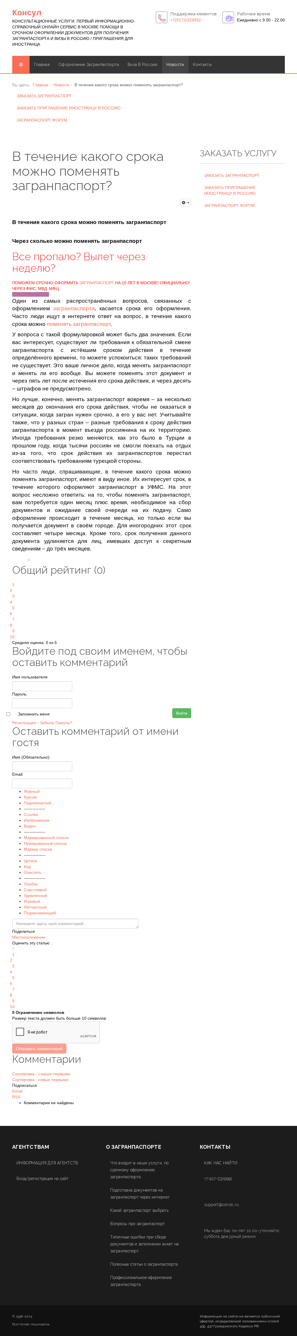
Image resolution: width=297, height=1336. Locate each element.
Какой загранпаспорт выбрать (139, 1210)
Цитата (30, 860)
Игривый (32, 901)
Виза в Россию (143, 64)
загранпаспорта (74, 308)
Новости (175, 64)
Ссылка (31, 814)
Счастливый (35, 889)
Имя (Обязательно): (31, 757)
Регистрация (24, 722)
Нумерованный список (45, 843)
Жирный (32, 791)
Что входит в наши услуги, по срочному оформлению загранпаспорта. (139, 1170)
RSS (16, 1097)
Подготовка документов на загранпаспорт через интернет (140, 1193)
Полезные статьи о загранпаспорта (144, 1264)
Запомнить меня (34, 714)
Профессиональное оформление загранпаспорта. (141, 1281)
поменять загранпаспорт (79, 324)
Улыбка (31, 884)
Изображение (37, 820)
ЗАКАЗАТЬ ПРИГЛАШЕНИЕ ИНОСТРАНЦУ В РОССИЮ (68, 108)
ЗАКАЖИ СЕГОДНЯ (30, 294)
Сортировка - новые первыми (40, 1079)
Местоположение (28, 937)
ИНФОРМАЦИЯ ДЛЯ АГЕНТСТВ (47, 1163)
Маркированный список (46, 837)
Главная (42, 64)
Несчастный (35, 907)
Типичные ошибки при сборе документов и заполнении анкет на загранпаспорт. (144, 1244)
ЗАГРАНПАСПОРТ (96, 282)
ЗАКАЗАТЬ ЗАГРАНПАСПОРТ (44, 95)
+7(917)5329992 (185, 20)
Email (17, 1091)
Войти (181, 713)
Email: (17, 774)
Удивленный (35, 895)
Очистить (32, 872)
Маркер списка (38, 849)
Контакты (202, 64)
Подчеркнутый (37, 803)
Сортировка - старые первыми (41, 1073)
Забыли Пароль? (56, 722)
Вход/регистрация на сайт (43, 1178)
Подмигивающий (40, 913)
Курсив (30, 797)
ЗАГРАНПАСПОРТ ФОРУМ (42, 120)
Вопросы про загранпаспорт (137, 1223)
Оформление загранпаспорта (88, 64)
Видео (30, 826)
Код (27, 866)
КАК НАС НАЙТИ (221, 1163)
